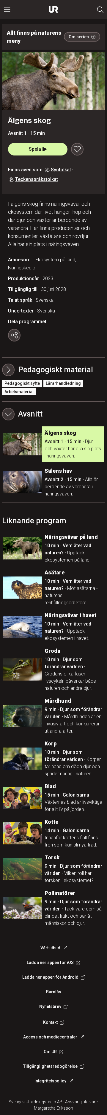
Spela (35, 149)
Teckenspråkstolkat (36, 179)
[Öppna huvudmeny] (7, 9)
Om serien (79, 36)
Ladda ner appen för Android (50, 977)
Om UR (50, 1051)
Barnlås (53, 991)
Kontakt (50, 1022)
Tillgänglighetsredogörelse (50, 1066)
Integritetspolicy (50, 1081)
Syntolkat (61, 170)
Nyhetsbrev (50, 1006)
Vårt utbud (50, 947)
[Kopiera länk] (14, 335)
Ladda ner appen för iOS (50, 962)
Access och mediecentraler (50, 1037)
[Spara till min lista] (77, 149)
